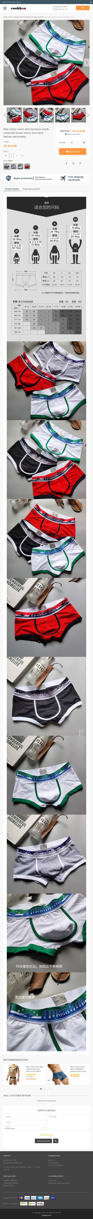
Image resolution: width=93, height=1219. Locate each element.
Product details (12, 189)
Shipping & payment (31, 189)
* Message (53, 1117)
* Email (8, 1122)
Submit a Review (43, 1141)
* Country (7, 1127)
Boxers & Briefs (38, 17)
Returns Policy (8, 1186)
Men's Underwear (26, 17)
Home (5, 17)
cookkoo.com (46, 1215)
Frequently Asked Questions (59, 1183)
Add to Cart (73, 151)
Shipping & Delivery (10, 1183)
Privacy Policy (53, 1163)
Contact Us (52, 1180)
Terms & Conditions (55, 1165)
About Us (51, 1160)
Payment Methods (10, 1180)
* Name (8, 1117)
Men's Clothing (13, 17)
